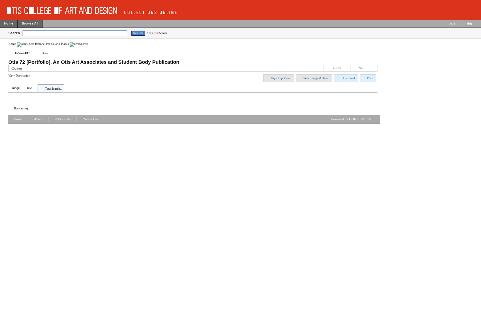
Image (15, 88)
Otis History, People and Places (49, 43)
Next (362, 68)
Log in (452, 23)
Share (45, 53)
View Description (19, 75)
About (38, 119)
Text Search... (54, 88)
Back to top (21, 108)
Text (29, 88)
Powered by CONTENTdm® (351, 119)
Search (14, 33)
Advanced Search (156, 33)
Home (12, 43)
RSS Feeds (63, 119)
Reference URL (22, 53)
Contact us (90, 119)
